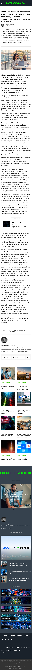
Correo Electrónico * (10, 329)
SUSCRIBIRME (11, 356)
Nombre (7, 334)
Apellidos (7, 340)
